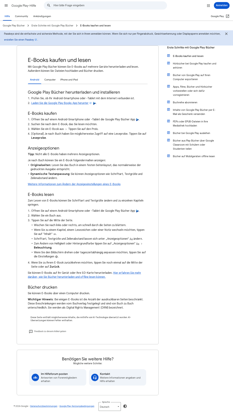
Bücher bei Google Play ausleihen (191, 133)
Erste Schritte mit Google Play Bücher (191, 47)
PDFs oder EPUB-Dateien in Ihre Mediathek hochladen (190, 123)
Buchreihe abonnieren (185, 102)
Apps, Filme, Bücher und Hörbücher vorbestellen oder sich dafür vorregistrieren (192, 90)
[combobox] (110, 5)
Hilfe (7, 16)
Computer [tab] (50, 79)
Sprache (106, 402)
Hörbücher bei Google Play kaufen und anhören (194, 65)
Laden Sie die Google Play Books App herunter (60, 103)
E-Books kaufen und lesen (188, 56)
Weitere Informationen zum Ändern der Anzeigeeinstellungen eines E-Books (74, 184)
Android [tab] (34, 79)
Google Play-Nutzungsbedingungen (76, 406)
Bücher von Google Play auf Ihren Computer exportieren (191, 77)
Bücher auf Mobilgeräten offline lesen (194, 156)
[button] (6, 5)
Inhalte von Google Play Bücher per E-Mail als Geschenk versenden (194, 112)
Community (21, 16)
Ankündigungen (42, 16)
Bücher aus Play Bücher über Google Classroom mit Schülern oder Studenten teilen (193, 144)
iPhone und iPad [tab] (69, 79)
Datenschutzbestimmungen (43, 406)
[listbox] (109, 406)
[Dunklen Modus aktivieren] (125, 406)
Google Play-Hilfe (23, 5)
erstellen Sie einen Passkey (19, 39)
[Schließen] (226, 34)
